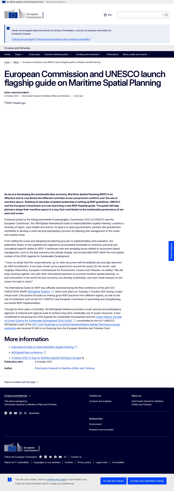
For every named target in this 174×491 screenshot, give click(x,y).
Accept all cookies (113, 480)
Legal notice (102, 462)
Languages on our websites (46, 462)
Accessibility (118, 462)
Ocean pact (34, 54)
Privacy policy (84, 462)
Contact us (76, 457)
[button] (21, 382)
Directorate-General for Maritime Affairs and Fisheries (65, 368)
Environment (95, 424)
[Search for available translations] (83, 358)
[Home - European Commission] (26, 13)
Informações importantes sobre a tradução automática (63, 39)
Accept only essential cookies (147, 480)
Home (7, 54)
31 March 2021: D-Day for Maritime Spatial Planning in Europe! (46, 357)
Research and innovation (101, 429)
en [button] (109, 14)
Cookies (69, 462)
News (16, 62)
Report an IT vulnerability (16, 462)
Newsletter (34, 413)
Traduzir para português (23, 39)
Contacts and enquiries (100, 401)
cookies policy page (56, 479)
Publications (112, 54)
